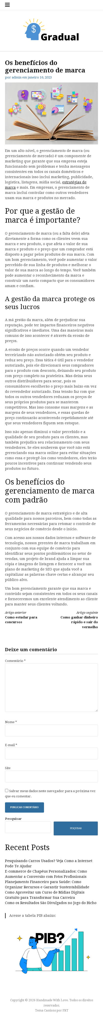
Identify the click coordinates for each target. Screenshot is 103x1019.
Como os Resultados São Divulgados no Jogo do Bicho (50, 903)
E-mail (11, 745)
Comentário (15, 661)
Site (7, 768)
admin (17, 77)
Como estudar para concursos (21, 617)
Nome (11, 722)
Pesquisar (13, 819)
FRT (65, 1010)
